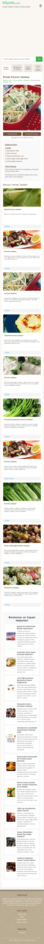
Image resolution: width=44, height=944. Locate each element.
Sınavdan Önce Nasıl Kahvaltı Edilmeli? (26, 653)
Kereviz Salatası (10, 293)
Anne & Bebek (38, 68)
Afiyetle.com (7, 80)
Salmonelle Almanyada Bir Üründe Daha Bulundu (27, 759)
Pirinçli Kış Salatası (11, 588)
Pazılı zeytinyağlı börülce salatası (17, 546)
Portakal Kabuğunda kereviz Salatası (18, 419)
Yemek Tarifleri (6, 68)
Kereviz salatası (10, 251)
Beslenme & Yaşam (17, 68)
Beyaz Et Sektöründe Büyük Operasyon (26, 627)
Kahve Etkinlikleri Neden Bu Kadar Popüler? (24, 834)
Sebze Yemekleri (9, 478)
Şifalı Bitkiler (28, 68)
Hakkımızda (22, 914)
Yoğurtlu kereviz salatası (13, 335)
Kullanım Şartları (22, 922)
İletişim (22, 917)
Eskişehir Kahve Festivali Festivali (24, 705)
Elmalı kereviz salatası (12, 209)
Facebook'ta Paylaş (31, 134)
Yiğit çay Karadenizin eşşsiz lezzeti (26, 809)
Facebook (22, 932)
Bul (39, 59)
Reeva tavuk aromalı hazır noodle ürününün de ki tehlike (27, 785)
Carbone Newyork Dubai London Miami (26, 859)
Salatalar (26, 80)
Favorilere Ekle (12, 134)
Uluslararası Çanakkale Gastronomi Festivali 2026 (27, 730)
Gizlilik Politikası (22, 919)
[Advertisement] (22, 32)
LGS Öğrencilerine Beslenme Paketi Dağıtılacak (25, 680)
